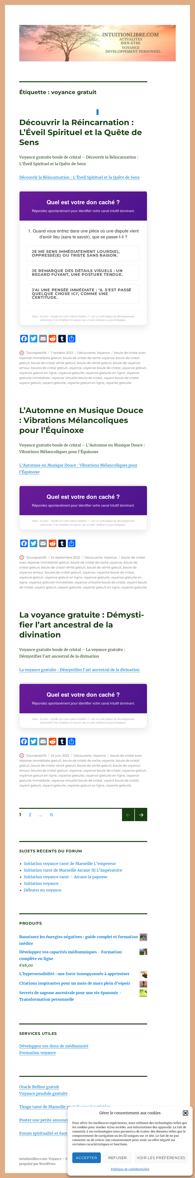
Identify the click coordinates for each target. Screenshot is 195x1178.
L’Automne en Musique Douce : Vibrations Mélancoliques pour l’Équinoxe (81, 420)
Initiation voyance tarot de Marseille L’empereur (70, 863)
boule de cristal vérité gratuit (53, 363)
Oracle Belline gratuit (39, 1086)
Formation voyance (37, 1052)
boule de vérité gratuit (94, 363)
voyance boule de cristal (102, 368)
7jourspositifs (36, 353)
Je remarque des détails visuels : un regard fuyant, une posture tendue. (77, 272)
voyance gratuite (71, 373)
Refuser (117, 1157)
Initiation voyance (41, 883)
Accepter (86, 1157)
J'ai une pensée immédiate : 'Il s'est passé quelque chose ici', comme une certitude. (82, 294)
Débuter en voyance (42, 890)
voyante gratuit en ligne (85, 383)
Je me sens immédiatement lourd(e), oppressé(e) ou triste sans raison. (76, 253)
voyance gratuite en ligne (105, 373)
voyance (75, 368)
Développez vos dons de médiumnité (53, 1046)
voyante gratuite (118, 383)
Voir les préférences (161, 1157)
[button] (185, 1113)
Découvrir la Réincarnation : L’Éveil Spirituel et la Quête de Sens (80, 132)
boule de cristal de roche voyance (88, 358)
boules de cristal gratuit (49, 368)
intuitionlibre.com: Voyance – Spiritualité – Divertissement (64, 1159)
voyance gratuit (134, 368)
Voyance (103, 353)
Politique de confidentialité (130, 1169)
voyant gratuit (30, 383)
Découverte (86, 353)
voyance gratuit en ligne (38, 373)
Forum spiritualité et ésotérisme (49, 1133)
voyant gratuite (54, 383)
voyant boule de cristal (121, 378)
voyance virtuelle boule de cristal (76, 378)
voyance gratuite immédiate (51, 582)
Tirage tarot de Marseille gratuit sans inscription (65, 1106)
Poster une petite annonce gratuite (52, 1120)
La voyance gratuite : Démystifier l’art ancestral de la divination (81, 624)
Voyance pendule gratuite (43, 1093)
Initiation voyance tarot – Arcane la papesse (65, 876)
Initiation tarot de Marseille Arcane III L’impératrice (73, 870)
